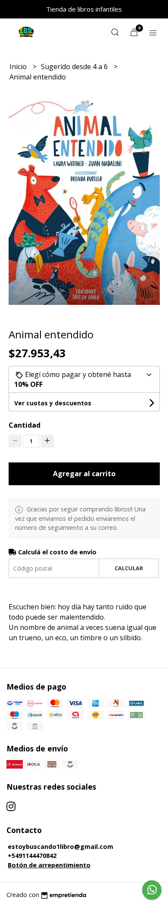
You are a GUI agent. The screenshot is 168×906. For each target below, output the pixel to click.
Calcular (129, 568)
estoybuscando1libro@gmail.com (60, 846)
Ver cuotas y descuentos (52, 403)
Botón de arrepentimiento (49, 865)
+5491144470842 (32, 855)
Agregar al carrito (84, 473)
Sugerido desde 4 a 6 (75, 66)
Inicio (18, 66)
